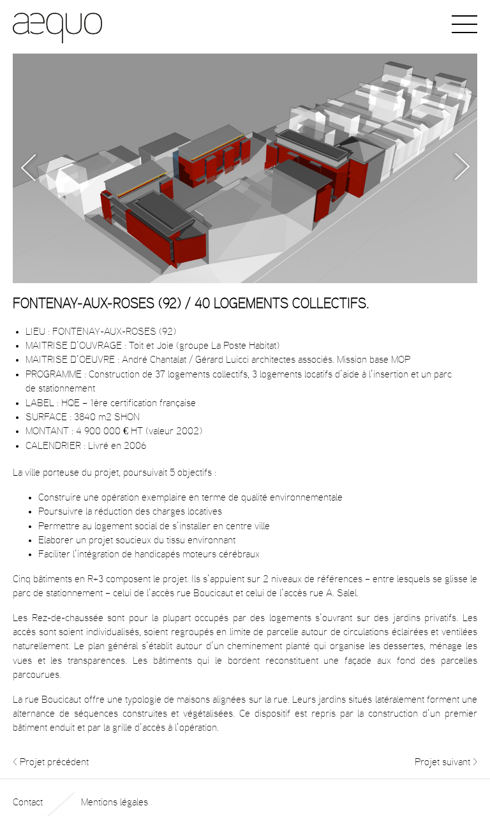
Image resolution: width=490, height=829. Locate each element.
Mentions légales (114, 802)
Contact (28, 802)
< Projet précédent (51, 762)
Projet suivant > (446, 762)
